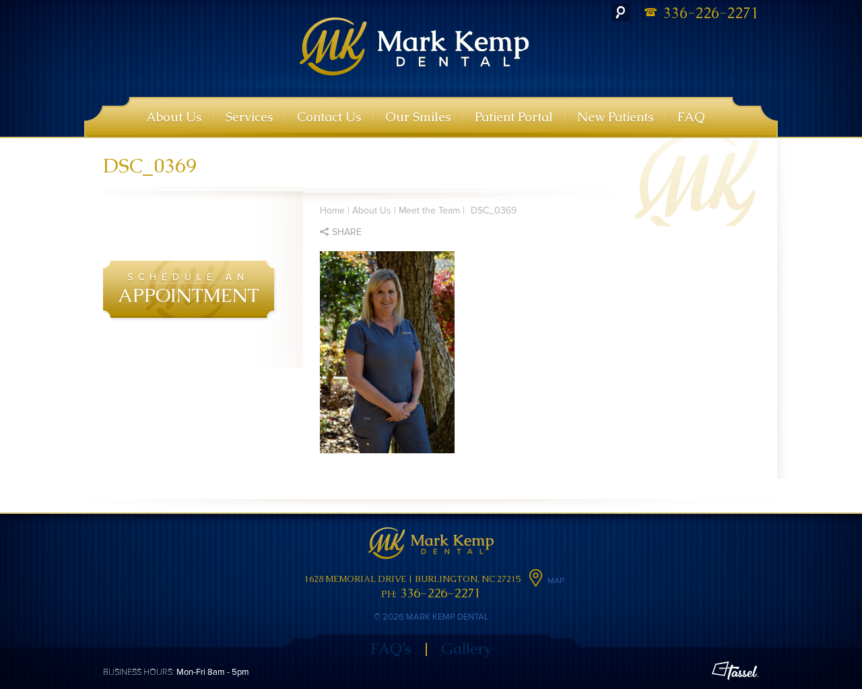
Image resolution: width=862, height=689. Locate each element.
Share (347, 232)
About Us (371, 210)
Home (332, 210)
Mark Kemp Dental (414, 46)
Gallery (466, 649)
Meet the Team (429, 210)
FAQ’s (390, 649)
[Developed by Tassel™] (735, 672)
